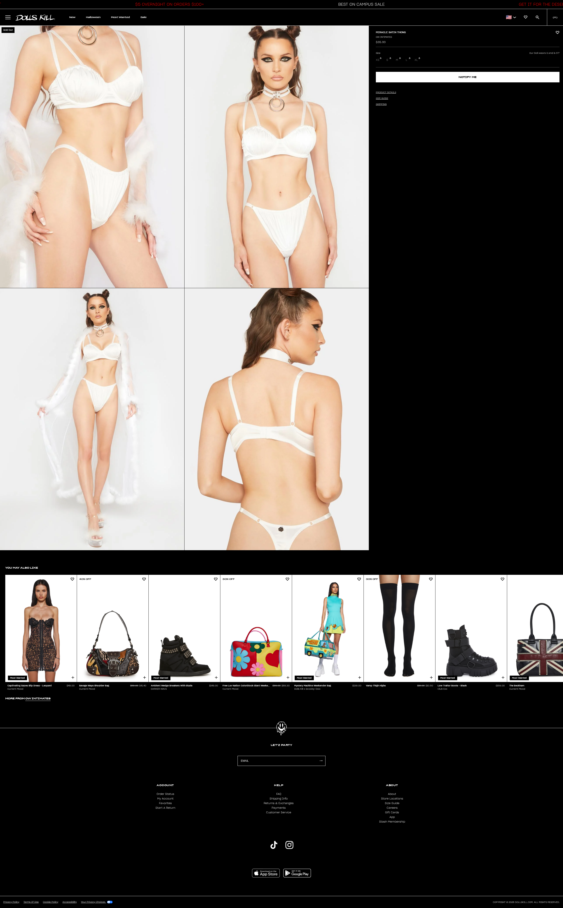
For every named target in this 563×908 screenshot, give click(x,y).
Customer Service (278, 812)
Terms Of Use (31, 902)
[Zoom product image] (92, 157)
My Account (165, 798)
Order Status (165, 794)
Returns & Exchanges (279, 803)
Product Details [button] (386, 92)
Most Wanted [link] (120, 17)
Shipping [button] (381, 104)
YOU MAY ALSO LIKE (21, 567)
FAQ (278, 794)
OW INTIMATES (384, 37)
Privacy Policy (11, 902)
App (392, 817)
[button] (168, 4)
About (392, 794)
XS (377, 60)
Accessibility (69, 902)
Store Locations (392, 798)
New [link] (72, 17)
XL (416, 60)
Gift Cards (392, 812)
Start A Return (165, 808)
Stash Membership (392, 821)
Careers (392, 808)
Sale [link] (143, 17)
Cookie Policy (50, 902)
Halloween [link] (93, 17)
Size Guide (392, 803)
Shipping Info (279, 798)
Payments (279, 808)
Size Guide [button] (382, 98)
